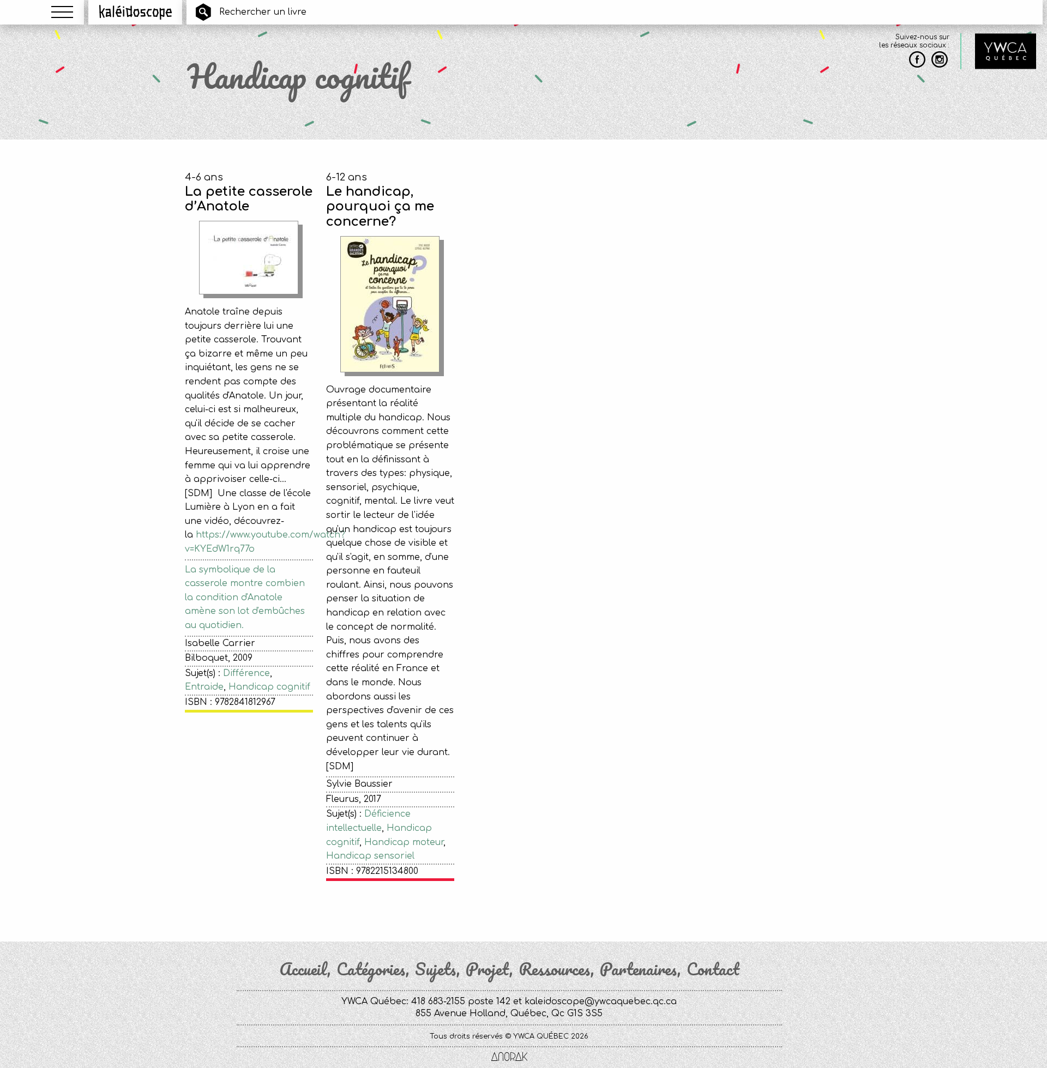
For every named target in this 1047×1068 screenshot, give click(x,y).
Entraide (204, 687)
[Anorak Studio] (509, 1058)
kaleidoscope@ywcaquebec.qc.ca (601, 1001)
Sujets (435, 969)
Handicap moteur (403, 842)
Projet (487, 969)
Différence (246, 673)
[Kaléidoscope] (135, 12)
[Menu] (62, 12)
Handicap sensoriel (370, 856)
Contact (713, 969)
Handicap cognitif (269, 687)
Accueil (303, 969)
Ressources (555, 969)
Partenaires (638, 969)
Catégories (371, 969)
